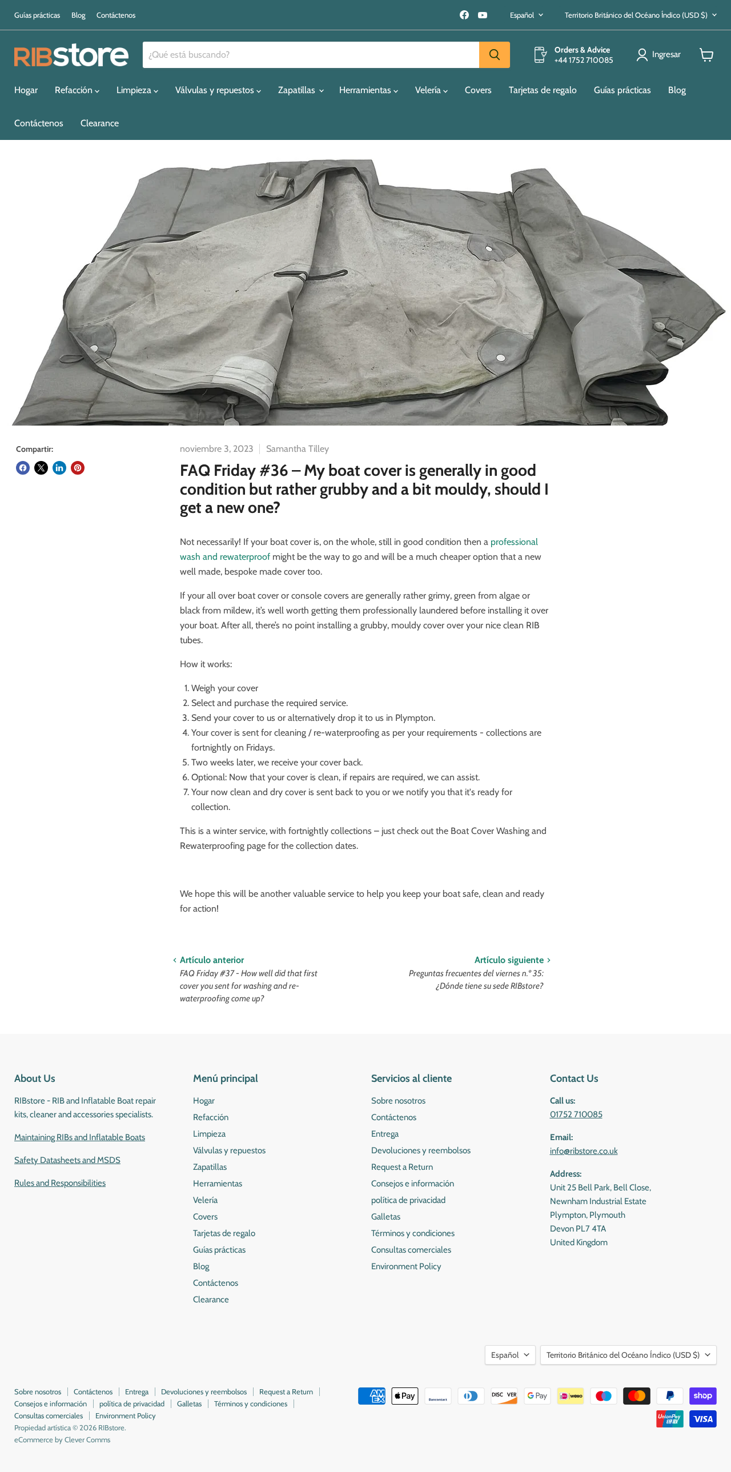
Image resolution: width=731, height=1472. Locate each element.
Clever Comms (87, 1439)
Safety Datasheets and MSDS (67, 1160)
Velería (429, 90)
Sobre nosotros (398, 1101)
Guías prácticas (37, 15)
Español (522, 14)
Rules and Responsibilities (60, 1183)
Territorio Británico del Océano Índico (636, 14)
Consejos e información (412, 1183)
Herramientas (366, 90)
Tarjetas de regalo (543, 90)
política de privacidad (408, 1200)
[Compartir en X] (41, 468)
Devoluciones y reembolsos (421, 1150)
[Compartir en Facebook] (23, 468)
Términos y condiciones (413, 1233)
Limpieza (135, 90)
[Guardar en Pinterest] (78, 468)
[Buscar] (494, 55)
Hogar (26, 90)
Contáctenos (116, 15)
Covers (478, 90)
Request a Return (402, 1167)
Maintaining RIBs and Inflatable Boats (79, 1137)
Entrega (385, 1134)
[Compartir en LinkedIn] (59, 468)
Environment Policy (406, 1266)
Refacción (75, 90)
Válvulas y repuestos (215, 90)
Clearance (100, 123)
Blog (78, 15)
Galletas (385, 1217)
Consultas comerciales (411, 1250)
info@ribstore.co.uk (584, 1151)
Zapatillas (298, 90)
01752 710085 (576, 1114)
